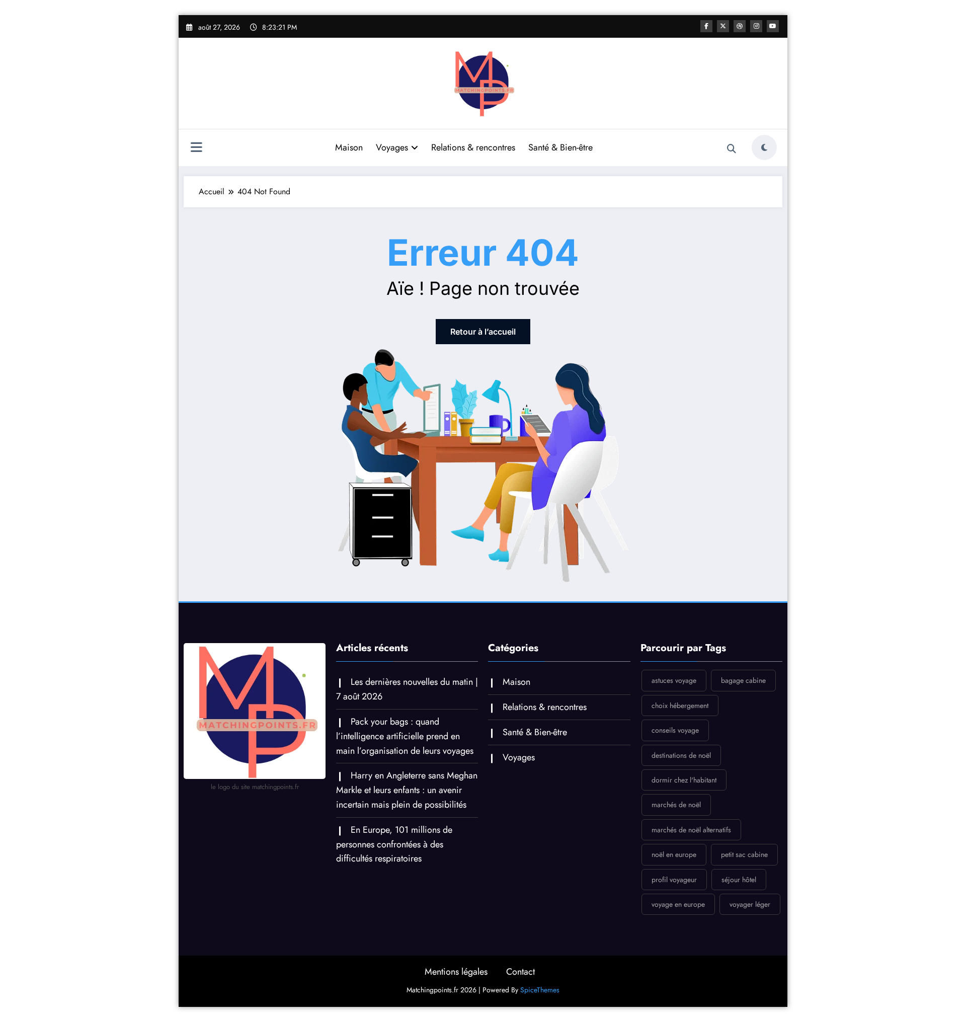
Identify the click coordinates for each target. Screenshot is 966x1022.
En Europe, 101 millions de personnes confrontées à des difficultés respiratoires (394, 844)
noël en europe (674, 854)
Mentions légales (456, 971)
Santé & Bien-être (560, 147)
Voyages (392, 147)
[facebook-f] (706, 26)
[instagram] (756, 26)
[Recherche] (731, 149)
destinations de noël (681, 755)
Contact (520, 971)
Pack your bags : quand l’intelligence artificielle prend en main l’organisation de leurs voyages (404, 736)
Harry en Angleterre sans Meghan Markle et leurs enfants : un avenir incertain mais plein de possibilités (406, 790)
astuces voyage (674, 680)
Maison (349, 147)
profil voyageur (674, 880)
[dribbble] (740, 26)
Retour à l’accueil (483, 332)
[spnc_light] (764, 147)
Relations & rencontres (473, 147)
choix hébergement (680, 705)
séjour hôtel (738, 880)
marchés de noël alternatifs (691, 830)
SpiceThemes (539, 990)
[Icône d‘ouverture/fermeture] (196, 148)
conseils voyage (675, 730)
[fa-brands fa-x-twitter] (723, 26)
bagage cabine (743, 680)
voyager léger (750, 904)
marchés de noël (676, 805)
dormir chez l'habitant (684, 780)
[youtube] (773, 26)
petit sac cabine (744, 854)
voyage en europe (678, 904)
